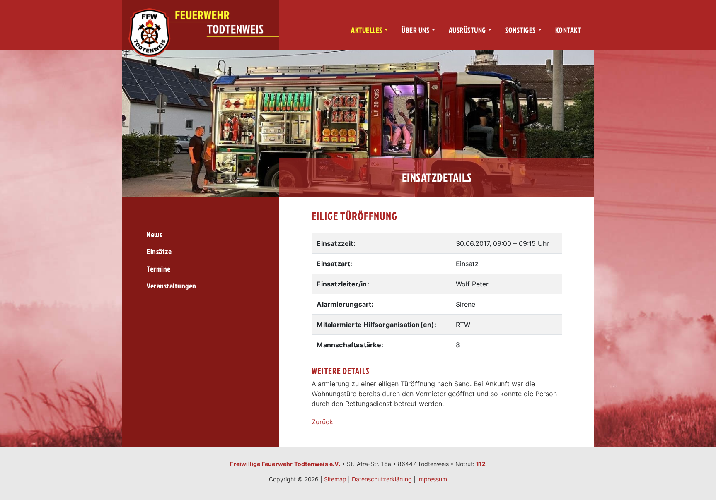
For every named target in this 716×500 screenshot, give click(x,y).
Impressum (432, 479)
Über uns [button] (415, 30)
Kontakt (568, 30)
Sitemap (335, 479)
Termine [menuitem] (159, 269)
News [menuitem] (154, 234)
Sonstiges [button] (520, 30)
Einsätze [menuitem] (159, 251)
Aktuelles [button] (366, 30)
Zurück (322, 422)
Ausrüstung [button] (467, 30)
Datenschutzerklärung (382, 479)
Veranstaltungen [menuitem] (171, 286)
